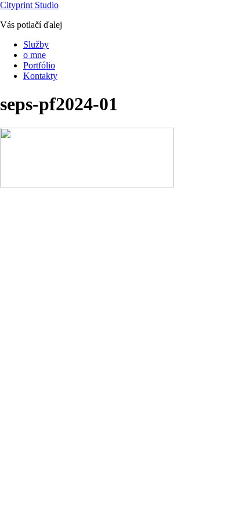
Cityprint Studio (29, 5)
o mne (34, 55)
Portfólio (39, 65)
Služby (36, 44)
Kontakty (40, 76)
